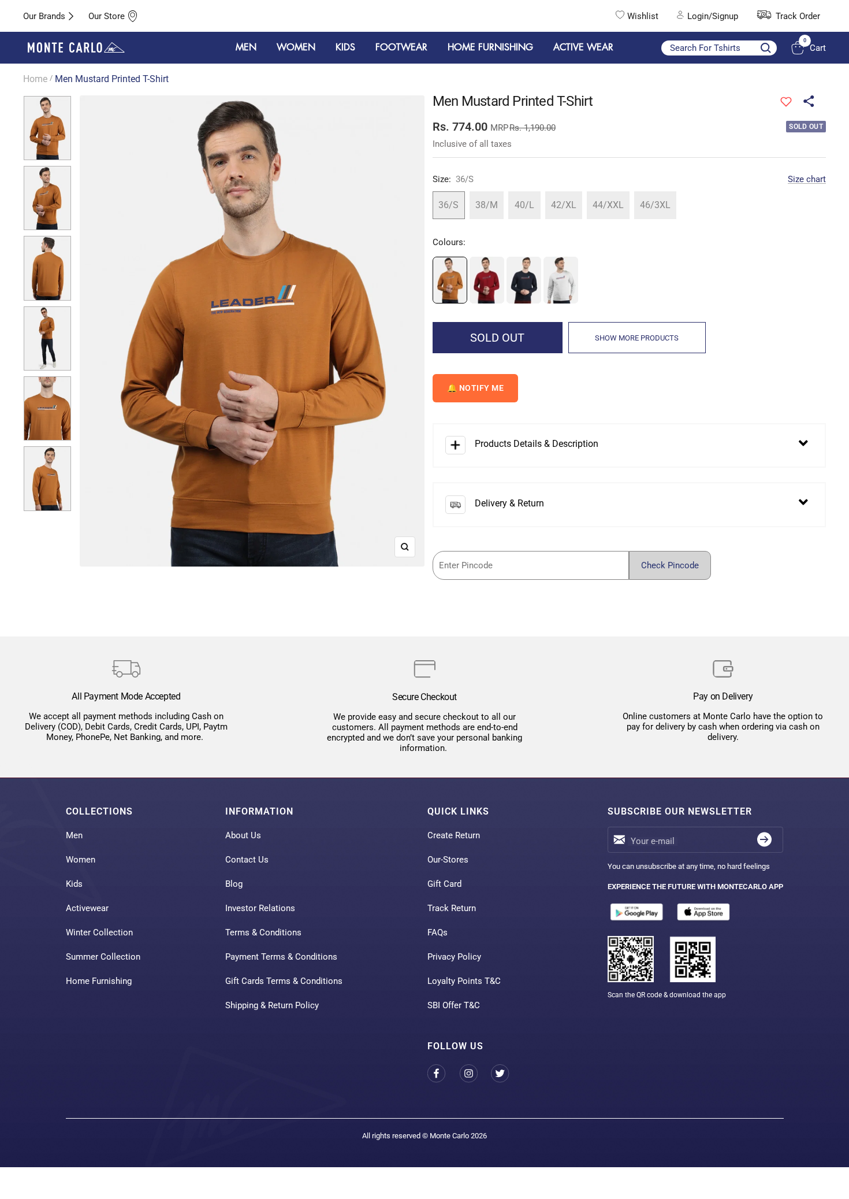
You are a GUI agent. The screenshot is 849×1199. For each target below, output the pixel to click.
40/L (524, 204)
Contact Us (247, 859)
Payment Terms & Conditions (281, 957)
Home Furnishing (99, 981)
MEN (246, 47)
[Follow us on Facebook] (443, 1073)
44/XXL (608, 204)
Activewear (87, 908)
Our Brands (44, 16)
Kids (74, 884)
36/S (448, 204)
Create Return (453, 835)
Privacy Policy (454, 957)
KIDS (345, 47)
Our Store (106, 16)
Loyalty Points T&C (464, 981)
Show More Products (637, 338)
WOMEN (296, 47)
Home (35, 78)
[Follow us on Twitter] (507, 1073)
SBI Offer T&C (453, 1005)
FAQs (437, 932)
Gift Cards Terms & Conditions (283, 981)
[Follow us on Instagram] (475, 1073)
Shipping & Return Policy (272, 1005)
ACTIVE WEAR (583, 47)
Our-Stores (447, 859)
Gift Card (444, 884)
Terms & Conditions (263, 932)
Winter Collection (99, 932)
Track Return (451, 908)
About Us (243, 835)
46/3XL (655, 204)
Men (74, 835)
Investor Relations (260, 908)
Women (80, 859)
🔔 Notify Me (475, 388)
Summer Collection (103, 957)
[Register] (764, 839)
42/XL (563, 204)
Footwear (401, 47)
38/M (486, 204)
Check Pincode (670, 565)
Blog (234, 884)
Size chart (807, 179)
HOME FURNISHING (490, 47)
